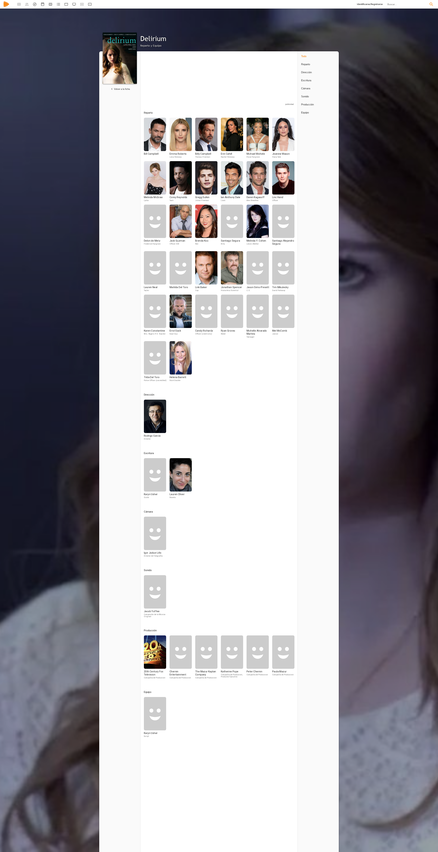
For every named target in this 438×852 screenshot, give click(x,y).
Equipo (305, 112)
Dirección (306, 72)
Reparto (305, 64)
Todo (303, 56)
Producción (307, 104)
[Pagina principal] (6, 6)
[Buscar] (431, 4)
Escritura (306, 80)
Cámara (305, 88)
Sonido (305, 96)
